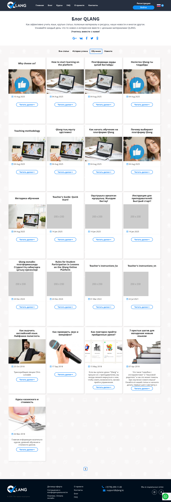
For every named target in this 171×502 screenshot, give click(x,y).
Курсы (59, 5)
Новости (108, 51)
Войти (143, 7)
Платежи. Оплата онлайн (55, 497)
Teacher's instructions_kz (104, 265)
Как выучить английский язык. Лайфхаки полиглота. (27, 333)
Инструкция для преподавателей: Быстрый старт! (142, 198)
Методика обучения (27, 198)
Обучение (96, 51)
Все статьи (64, 51)
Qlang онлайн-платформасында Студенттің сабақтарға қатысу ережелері (27, 265)
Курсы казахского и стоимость (27, 401)
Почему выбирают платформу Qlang (142, 131)
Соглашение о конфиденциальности (57, 491)
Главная (40, 5)
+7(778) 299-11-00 (113, 487)
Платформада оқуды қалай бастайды (104, 63)
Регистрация (143, 3)
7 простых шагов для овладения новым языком (142, 333)
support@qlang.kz (115, 490)
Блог (50, 5)
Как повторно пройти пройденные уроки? (103, 333)
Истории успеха (80, 51)
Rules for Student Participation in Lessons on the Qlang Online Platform (65, 265)
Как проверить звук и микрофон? (65, 333)
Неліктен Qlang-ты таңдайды (142, 63)
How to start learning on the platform (65, 63)
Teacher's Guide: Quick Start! (65, 198)
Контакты (93, 5)
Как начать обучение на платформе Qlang (103, 131)
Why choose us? (27, 63)
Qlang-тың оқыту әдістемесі (65, 131)
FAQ (68, 5)
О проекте (79, 5)
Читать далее (26, 104)
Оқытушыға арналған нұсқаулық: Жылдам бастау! (103, 198)
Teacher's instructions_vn (142, 265)
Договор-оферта (54, 486)
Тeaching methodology (27, 130)
